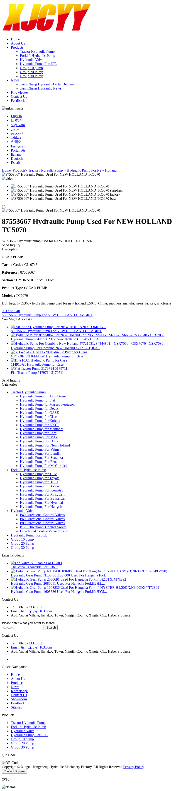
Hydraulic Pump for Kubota (40, 421)
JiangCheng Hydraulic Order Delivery (47, 84)
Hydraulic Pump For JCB (38, 64)
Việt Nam (18, 125)
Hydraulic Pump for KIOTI (39, 425)
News (15, 80)
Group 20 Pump (31, 72)
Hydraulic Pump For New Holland (92, 170)
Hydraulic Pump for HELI (39, 482)
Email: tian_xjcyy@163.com (31, 611)
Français (17, 146)
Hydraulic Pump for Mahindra (41, 429)
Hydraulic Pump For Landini (40, 453)
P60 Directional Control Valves (42, 519)
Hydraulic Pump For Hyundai (41, 502)
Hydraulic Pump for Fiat (37, 400)
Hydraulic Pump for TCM (38, 474)
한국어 (16, 142)
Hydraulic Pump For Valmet (40, 449)
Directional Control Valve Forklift (44, 531)
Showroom (19, 699)
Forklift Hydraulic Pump (37, 55)
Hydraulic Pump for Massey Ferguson (47, 404)
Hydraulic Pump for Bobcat (40, 486)
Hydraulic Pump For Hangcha (41, 507)
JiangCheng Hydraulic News (40, 88)
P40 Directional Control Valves (42, 515)
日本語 (16, 120)
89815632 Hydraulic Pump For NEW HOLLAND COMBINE (47, 315)
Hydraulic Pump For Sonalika (41, 457)
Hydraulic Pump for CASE (39, 412)
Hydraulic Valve (31, 60)
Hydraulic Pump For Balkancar (42, 498)
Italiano (16, 154)
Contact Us (19, 96)
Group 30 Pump (31, 76)
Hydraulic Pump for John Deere (43, 396)
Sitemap (16, 707)
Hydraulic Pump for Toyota (39, 478)
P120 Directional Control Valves (43, 527)
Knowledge (19, 92)
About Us (18, 43)
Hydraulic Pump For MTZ (39, 437)
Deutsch (17, 158)
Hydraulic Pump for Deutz (39, 408)
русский (17, 133)
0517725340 (11, 311)
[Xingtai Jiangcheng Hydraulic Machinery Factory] (47, 31)
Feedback (18, 100)
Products (17, 47)
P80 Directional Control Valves (42, 523)
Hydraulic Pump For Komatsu (41, 490)
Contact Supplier (14, 771)
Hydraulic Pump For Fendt (39, 462)
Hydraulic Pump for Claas (38, 417)
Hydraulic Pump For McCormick (44, 466)
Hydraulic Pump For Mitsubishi (42, 494)
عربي (15, 129)
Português (18, 150)
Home (15, 39)
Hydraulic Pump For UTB (39, 441)
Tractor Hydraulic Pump (37, 51)
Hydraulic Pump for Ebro (38, 433)
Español (16, 163)
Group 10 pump (31, 68)
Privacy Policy (133, 767)
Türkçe (16, 137)
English (16, 116)
